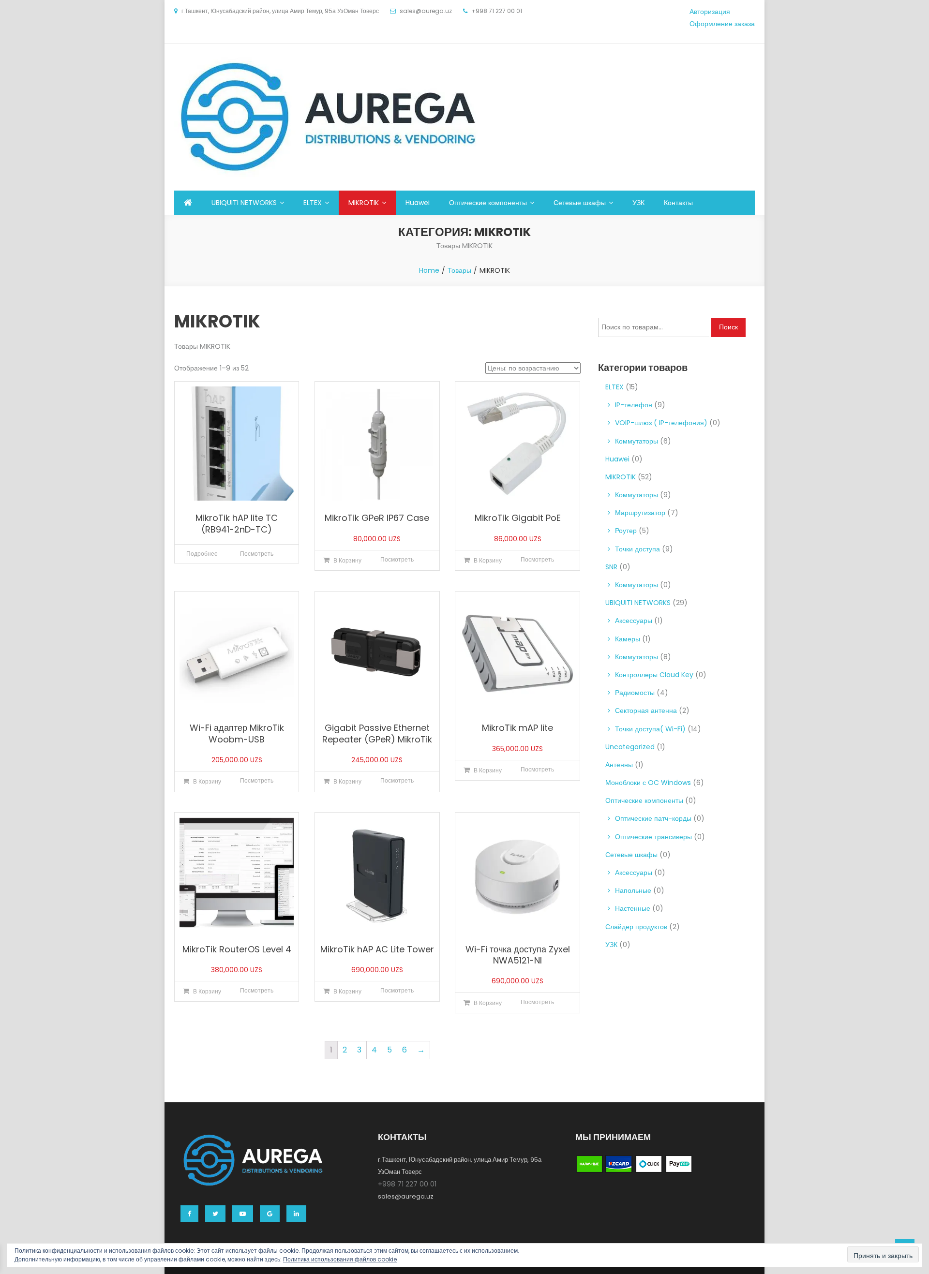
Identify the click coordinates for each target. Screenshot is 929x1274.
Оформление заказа (722, 24)
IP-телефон (633, 405)
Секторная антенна (646, 710)
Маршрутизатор (640, 513)
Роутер (626, 530)
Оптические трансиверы (653, 837)
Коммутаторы (636, 441)
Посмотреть (256, 553)
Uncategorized (630, 747)
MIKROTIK (363, 202)
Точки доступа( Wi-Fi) (650, 729)
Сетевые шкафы (580, 202)
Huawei (417, 202)
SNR (611, 567)
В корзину (347, 560)
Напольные (633, 890)
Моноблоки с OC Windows (648, 782)
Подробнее (202, 553)
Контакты (678, 202)
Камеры (627, 639)
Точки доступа (637, 549)
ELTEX (312, 202)
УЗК (638, 202)
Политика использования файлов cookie (340, 1259)
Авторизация (709, 11)
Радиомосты (635, 692)
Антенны (619, 765)
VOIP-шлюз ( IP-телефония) (661, 423)
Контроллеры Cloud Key (654, 675)
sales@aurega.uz (406, 1196)
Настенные (632, 908)
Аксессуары (633, 620)
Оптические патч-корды (653, 818)
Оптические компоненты (488, 202)
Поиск (728, 327)
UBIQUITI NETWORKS (244, 202)
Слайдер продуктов (636, 927)
